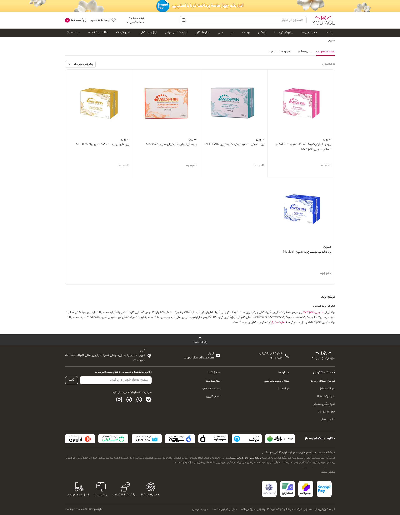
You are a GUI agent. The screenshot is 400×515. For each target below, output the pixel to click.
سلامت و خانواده (98, 32)
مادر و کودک (123, 32)
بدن (220, 32)
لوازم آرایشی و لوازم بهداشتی (246, 458)
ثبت (71, 380)
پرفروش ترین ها (283, 32)
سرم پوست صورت (280, 51)
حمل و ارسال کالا (326, 412)
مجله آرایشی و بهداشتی (276, 381)
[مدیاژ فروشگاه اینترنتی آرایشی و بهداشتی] (323, 20)
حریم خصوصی (200, 509)
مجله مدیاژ (74, 32)
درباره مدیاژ (283, 389)
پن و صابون (303, 51)
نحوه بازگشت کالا (326, 396)
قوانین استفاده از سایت (322, 381)
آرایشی (262, 32)
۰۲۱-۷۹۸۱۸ (276, 358)
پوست (246, 32)
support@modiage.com (199, 358)
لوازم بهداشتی (148, 32)
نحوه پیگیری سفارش (324, 404)
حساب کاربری (213, 396)
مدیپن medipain (313, 312)
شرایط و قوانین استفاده (224, 509)
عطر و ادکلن (203, 32)
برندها (328, 32)
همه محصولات (325, 51)
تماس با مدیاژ (328, 419)
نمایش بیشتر (328, 472)
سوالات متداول (327, 389)
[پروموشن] (200, 6)
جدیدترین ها (309, 32)
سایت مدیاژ (278, 322)
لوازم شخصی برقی (176, 32)
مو (232, 32)
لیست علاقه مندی (101, 20)
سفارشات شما (213, 381)
